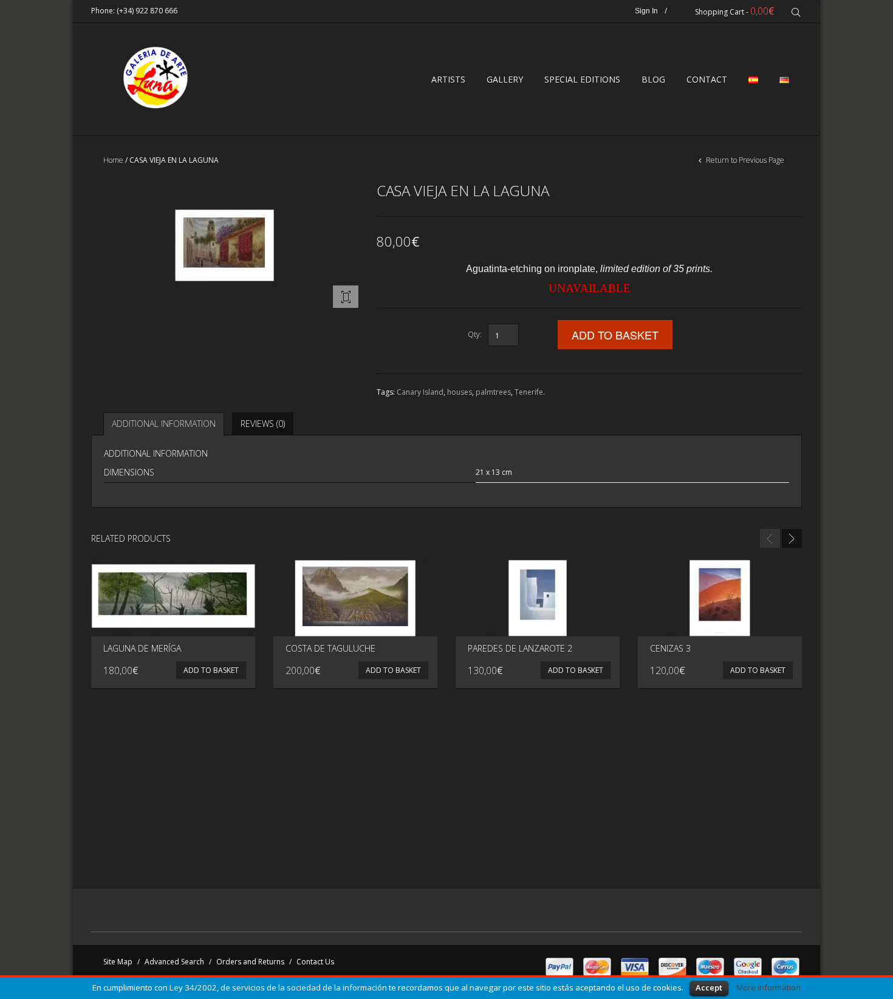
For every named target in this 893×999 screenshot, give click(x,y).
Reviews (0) (263, 423)
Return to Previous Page (744, 160)
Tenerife (529, 392)
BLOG (653, 79)
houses (459, 392)
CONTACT (706, 79)
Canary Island (420, 392)
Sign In (646, 11)
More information (768, 987)
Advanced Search (174, 961)
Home (113, 160)
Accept (709, 987)
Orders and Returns (250, 961)
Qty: (475, 334)
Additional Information (164, 423)
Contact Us (315, 961)
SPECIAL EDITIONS (582, 79)
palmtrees (493, 392)
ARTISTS (448, 79)
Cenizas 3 (670, 648)
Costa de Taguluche (330, 648)
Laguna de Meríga (142, 648)
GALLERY (505, 79)
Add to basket (211, 670)
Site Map (117, 961)
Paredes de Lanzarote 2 (520, 648)
